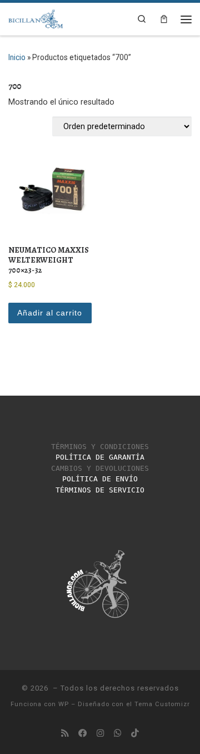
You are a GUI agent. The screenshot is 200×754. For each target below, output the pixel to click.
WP (63, 704)
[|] (35, 17)
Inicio (17, 57)
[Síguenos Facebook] (82, 733)
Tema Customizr (162, 704)
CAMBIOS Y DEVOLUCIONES (100, 468)
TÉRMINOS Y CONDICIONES (100, 446)
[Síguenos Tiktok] (135, 733)
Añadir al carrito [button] (49, 312)
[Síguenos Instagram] (100, 733)
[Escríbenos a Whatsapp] (118, 733)
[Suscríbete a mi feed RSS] (65, 733)
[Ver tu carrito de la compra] (164, 19)
